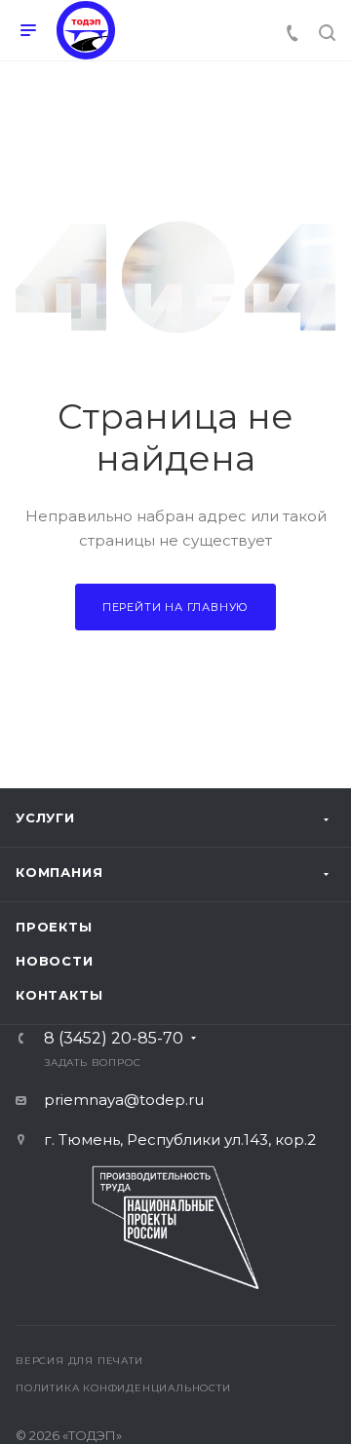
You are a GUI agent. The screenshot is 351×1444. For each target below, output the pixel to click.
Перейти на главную (175, 607)
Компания (59, 872)
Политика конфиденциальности (123, 1388)
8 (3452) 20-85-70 (113, 1038)
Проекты (54, 926)
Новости (55, 961)
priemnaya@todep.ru (124, 1099)
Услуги (45, 817)
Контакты (59, 995)
